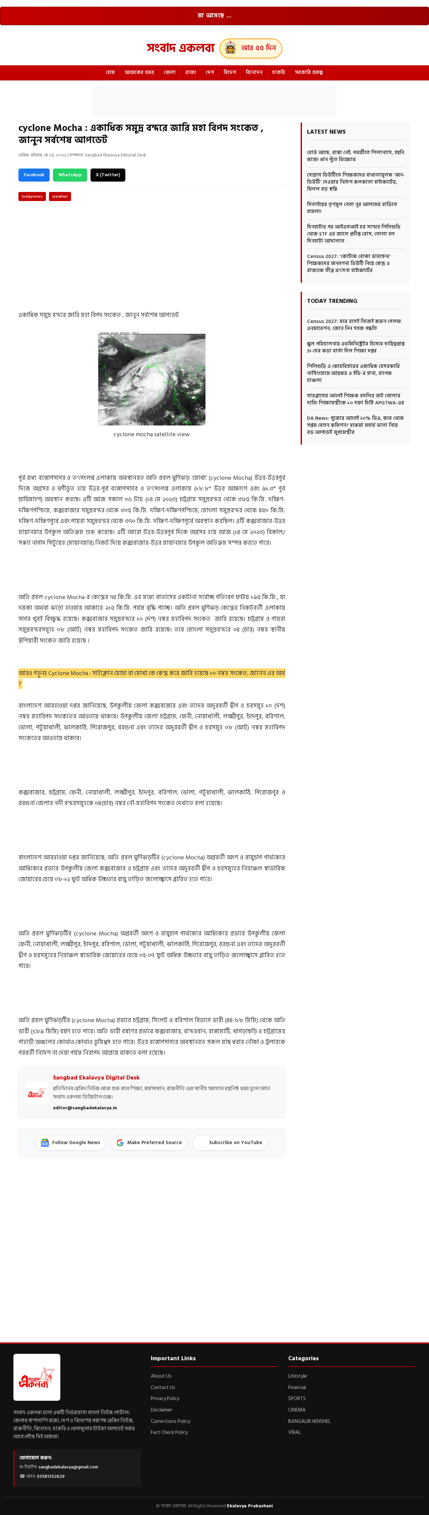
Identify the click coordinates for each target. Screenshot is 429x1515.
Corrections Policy (170, 1421)
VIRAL (294, 1432)
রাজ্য (190, 72)
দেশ (210, 72)
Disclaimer (161, 1410)
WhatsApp (70, 175)
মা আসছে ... (215, 15)
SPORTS (297, 1398)
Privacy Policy (165, 1398)
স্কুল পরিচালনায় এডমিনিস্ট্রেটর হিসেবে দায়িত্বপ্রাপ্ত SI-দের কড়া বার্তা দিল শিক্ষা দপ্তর (356, 347)
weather (60, 196)
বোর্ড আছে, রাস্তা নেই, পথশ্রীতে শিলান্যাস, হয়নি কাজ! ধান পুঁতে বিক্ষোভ (355, 156)
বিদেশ (230, 72)
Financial (297, 1387)
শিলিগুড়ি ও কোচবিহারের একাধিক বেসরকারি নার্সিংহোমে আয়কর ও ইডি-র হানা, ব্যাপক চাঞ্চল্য (353, 373)
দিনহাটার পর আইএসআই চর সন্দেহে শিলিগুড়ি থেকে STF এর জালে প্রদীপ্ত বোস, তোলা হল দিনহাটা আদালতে (354, 234)
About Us (161, 1376)
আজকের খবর (139, 72)
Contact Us (163, 1387)
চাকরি (278, 72)
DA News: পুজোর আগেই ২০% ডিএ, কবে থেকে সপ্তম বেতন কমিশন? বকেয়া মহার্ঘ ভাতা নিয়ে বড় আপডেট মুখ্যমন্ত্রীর (355, 425)
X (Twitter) (108, 175)
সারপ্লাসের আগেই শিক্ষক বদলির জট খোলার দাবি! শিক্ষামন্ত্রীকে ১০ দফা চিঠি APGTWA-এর (355, 399)
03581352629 (51, 1476)
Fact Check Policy (169, 1432)
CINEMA (297, 1410)
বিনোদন (254, 72)
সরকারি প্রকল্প (309, 72)
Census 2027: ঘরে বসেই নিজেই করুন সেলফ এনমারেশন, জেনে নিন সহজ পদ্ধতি (354, 325)
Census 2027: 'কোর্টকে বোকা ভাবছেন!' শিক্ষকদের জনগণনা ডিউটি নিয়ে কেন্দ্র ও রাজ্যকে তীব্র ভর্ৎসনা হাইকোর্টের (349, 263)
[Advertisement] (214, 100)
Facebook (34, 175)
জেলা (170, 72)
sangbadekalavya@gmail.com (68, 1467)
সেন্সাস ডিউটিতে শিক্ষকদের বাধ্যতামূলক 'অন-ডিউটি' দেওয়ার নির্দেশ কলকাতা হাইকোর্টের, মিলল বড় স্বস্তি (356, 182)
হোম (110, 72)
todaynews (32, 196)
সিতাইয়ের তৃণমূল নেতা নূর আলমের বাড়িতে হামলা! (352, 208)
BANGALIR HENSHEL (309, 1421)
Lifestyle (297, 1376)
